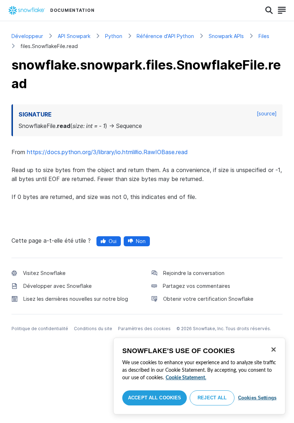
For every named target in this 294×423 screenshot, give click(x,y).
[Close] (273, 349)
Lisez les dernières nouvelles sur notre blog (75, 299)
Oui (113, 241)
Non (141, 241)
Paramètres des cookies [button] (144, 328)
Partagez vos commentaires (196, 286)
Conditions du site (93, 328)
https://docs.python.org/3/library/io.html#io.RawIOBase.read (107, 152)
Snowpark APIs (226, 36)
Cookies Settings (257, 397)
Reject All (212, 397)
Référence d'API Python (165, 36)
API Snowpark (74, 36)
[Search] (269, 10)
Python (113, 36)
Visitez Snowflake (44, 273)
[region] (199, 376)
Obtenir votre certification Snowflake (208, 299)
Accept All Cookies (154, 397)
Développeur (27, 36)
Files (264, 36)
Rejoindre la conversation (193, 273)
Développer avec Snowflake (57, 286)
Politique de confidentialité (39, 328)
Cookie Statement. (186, 377)
